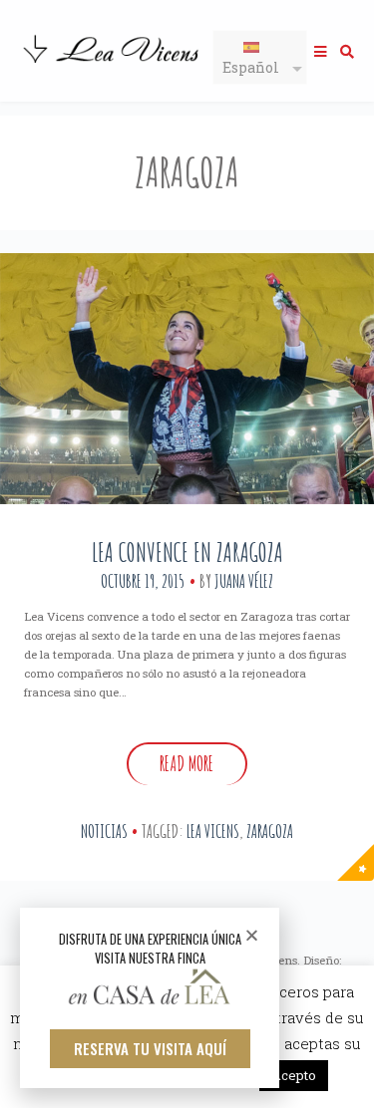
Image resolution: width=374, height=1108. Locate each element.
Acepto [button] (293, 1075)
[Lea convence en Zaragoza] (187, 378)
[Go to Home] (112, 65)
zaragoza (269, 831)
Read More (186, 763)
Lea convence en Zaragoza (187, 552)
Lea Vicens (213, 831)
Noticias (104, 831)
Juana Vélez (243, 581)
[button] (150, 1048)
